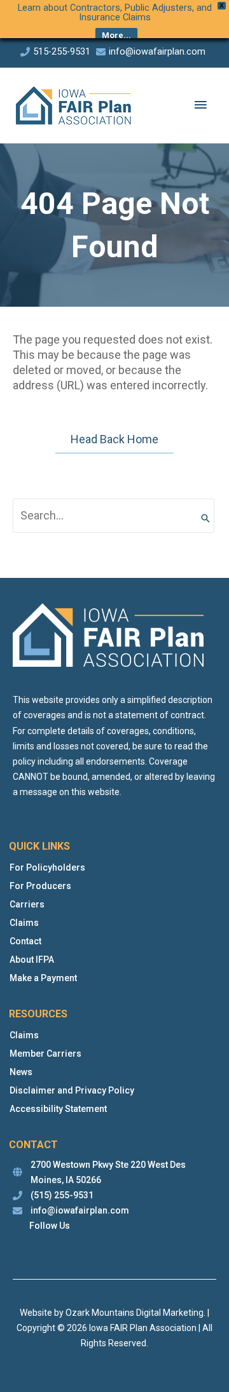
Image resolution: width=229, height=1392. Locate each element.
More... (116, 35)
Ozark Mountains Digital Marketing (135, 1313)
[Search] (205, 515)
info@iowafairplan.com (157, 51)
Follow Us (49, 1226)
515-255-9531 (61, 51)
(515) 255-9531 (62, 1195)
